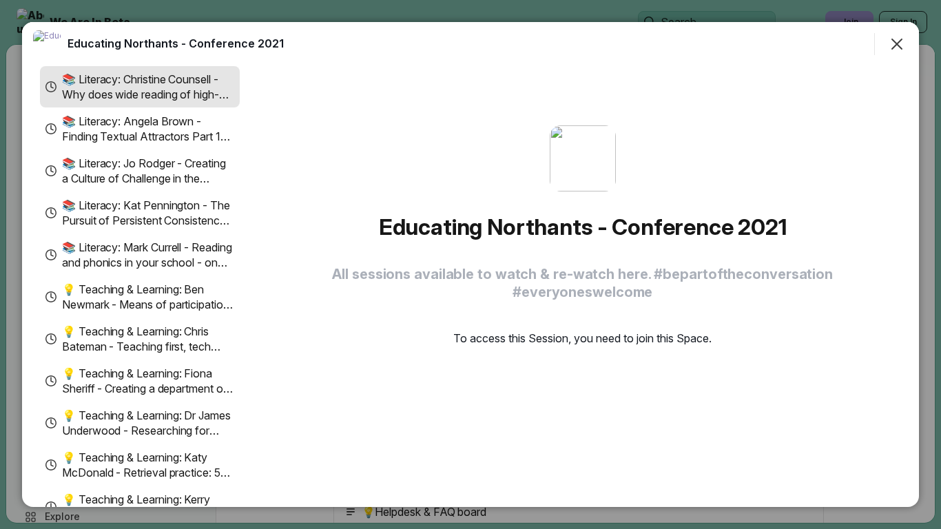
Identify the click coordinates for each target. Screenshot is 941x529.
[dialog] (470, 264)
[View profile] (47, 44)
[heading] (176, 43)
